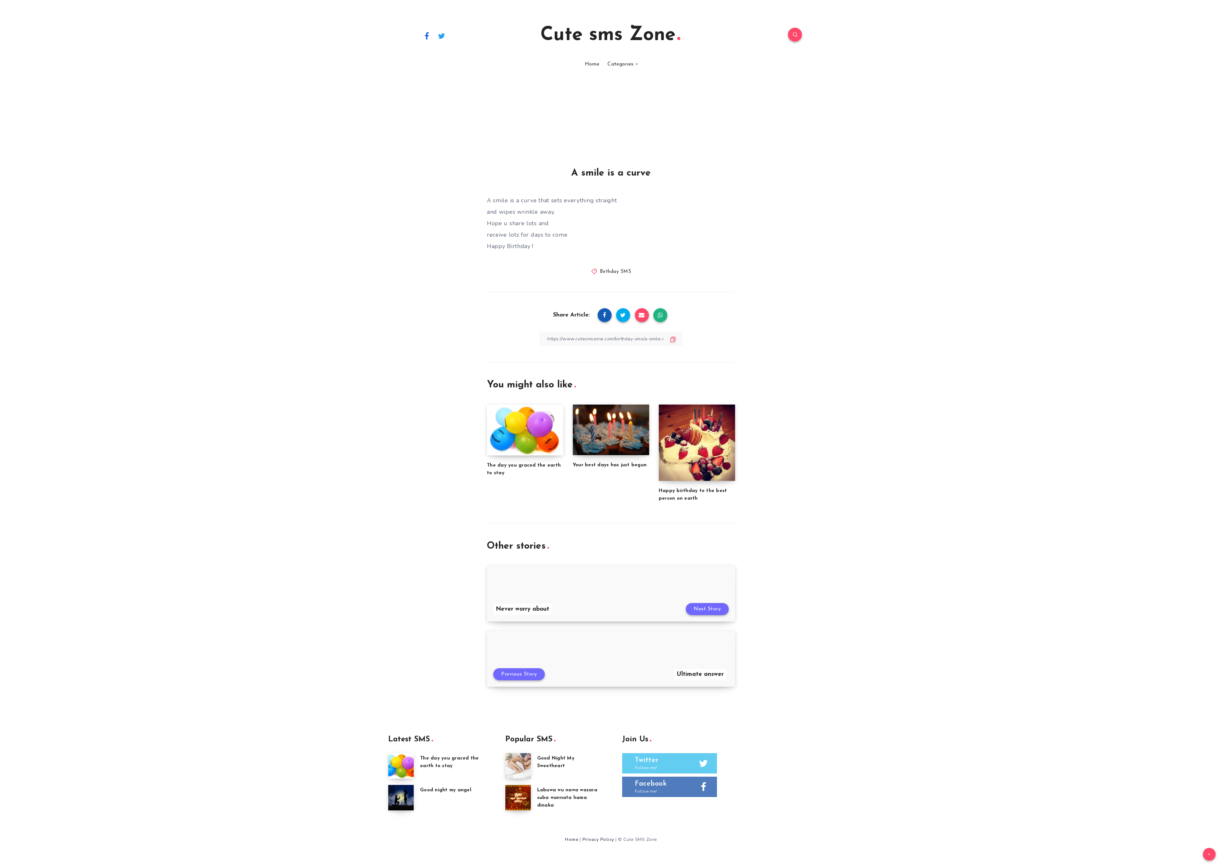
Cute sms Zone (608, 35)
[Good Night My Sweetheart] (518, 766)
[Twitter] (442, 36)
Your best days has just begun (610, 465)
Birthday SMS (615, 271)
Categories (620, 64)
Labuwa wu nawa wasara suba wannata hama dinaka (567, 798)
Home (592, 64)
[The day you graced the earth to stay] (401, 766)
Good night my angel (445, 790)
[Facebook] (427, 36)
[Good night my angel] (401, 797)
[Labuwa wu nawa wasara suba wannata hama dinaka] (518, 797)
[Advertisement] (611, 120)
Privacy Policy (598, 839)
